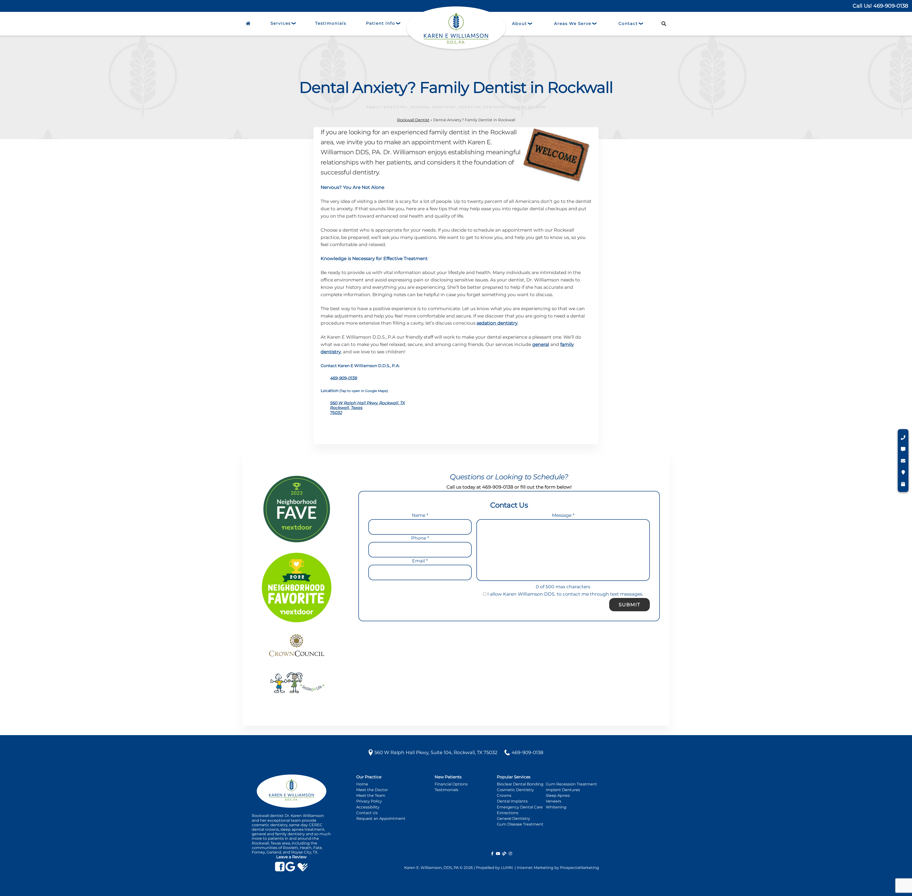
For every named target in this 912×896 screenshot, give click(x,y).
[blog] (504, 853)
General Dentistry (513, 818)
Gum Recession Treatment (571, 784)
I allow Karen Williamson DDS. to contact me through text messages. (564, 594)
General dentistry (433, 107)
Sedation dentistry (483, 107)
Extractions (507, 813)
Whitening (556, 807)
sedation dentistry (497, 323)
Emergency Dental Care (520, 807)
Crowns (504, 795)
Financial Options (451, 784)
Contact (628, 23)
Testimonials (446, 790)
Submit (629, 604)
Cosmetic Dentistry (515, 790)
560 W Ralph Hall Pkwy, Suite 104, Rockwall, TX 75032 (435, 752)
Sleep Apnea (558, 795)
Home (362, 784)
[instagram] (510, 853)
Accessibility (368, 807)
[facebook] (492, 853)
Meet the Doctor (372, 790)
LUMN (507, 867)
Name (420, 515)
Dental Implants (512, 801)
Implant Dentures (563, 790)
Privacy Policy (369, 801)
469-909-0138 (343, 378)
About (519, 23)
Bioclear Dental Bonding (520, 784)
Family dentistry (387, 107)
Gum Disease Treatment (520, 824)
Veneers (553, 801)
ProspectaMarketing (579, 867)
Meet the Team (370, 795)
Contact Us (367, 813)
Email (420, 561)
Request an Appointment (380, 818)
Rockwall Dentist (413, 120)
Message (563, 515)
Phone (420, 538)
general (540, 344)
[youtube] (498, 853)
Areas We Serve (572, 23)
